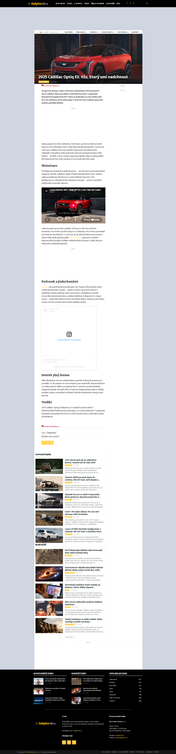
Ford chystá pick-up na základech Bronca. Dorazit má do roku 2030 (80, 461)
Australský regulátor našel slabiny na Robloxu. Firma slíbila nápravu (82, 586)
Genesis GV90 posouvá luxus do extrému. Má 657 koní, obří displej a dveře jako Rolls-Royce (81, 478)
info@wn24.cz (77, 731)
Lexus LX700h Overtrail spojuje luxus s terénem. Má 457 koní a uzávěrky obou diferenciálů (83, 530)
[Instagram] (130, 3)
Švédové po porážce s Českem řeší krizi (55, 689)
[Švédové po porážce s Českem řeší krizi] (38, 690)
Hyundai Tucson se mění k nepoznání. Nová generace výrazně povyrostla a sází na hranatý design (82, 495)
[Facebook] (127, 3)
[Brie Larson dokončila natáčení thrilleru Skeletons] (49, 608)
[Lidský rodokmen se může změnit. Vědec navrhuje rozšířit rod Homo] (49, 625)
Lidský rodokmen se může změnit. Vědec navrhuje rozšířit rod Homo (84, 620)
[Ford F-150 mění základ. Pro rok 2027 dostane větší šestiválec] (49, 518)
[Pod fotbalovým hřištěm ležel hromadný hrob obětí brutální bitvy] (49, 556)
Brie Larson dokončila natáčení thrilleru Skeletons (83, 603)
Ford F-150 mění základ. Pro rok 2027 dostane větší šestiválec (82, 512)
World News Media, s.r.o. (32, 752)
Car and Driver (75, 237)
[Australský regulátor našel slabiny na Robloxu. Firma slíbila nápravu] (49, 591)
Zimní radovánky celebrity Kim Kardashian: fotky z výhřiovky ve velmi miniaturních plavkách (55, 680)
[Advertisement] (73, 124)
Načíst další (69, 637)
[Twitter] (133, 3)
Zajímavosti (69, 555)
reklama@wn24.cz (122, 737)
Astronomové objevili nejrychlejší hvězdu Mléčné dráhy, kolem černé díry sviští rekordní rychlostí (84, 568)
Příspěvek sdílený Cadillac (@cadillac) (69, 367)
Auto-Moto (44, 82)
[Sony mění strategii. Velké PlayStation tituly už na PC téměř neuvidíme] (38, 700)
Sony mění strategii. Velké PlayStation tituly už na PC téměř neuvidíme (55, 699)
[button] (147, 3)
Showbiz (68, 607)
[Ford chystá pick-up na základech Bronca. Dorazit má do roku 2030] (49, 466)
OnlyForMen (51, 433)
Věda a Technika (70, 572)
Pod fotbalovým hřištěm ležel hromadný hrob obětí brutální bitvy (83, 551)
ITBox (67, 590)
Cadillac (45, 287)
